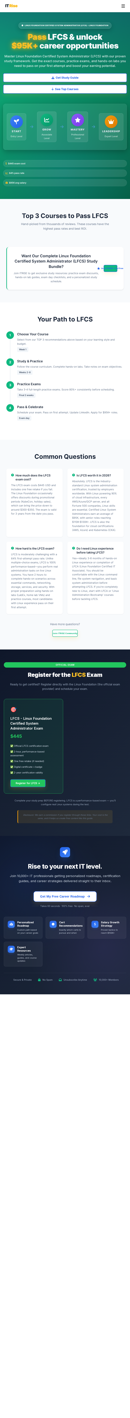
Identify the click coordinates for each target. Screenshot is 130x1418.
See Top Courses (66, 89)
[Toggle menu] (123, 6)
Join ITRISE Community (65, 633)
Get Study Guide (67, 77)
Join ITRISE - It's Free (110, 268)
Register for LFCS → (28, 783)
